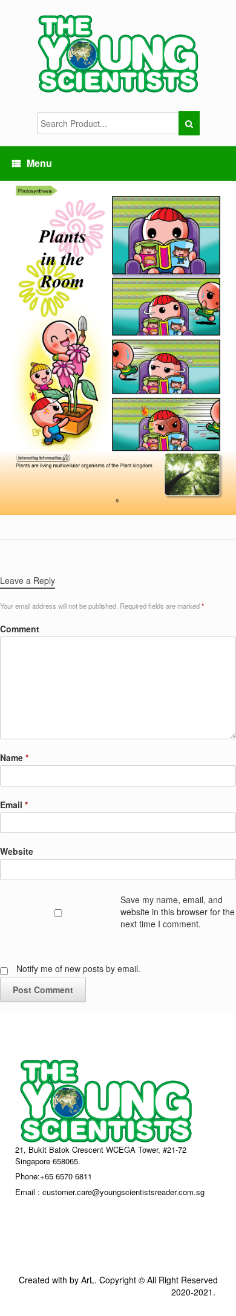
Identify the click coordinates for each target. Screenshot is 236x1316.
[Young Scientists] (118, 53)
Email (14, 805)
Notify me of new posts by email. (78, 968)
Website (16, 851)
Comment (19, 629)
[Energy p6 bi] (118, 346)
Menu (39, 163)
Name (14, 757)
